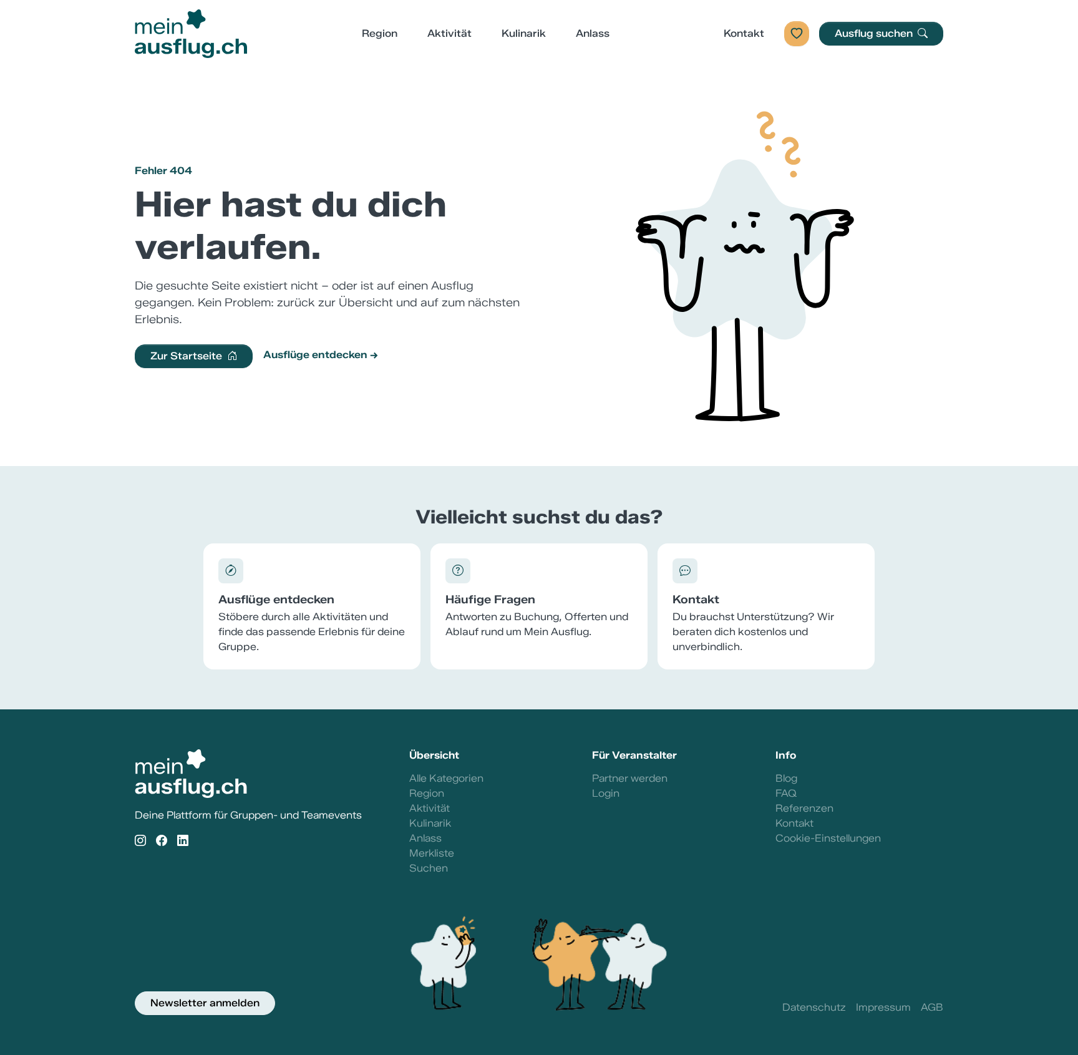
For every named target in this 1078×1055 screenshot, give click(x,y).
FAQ (786, 793)
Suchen (428, 868)
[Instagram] (140, 841)
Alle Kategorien (446, 778)
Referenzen (804, 808)
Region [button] (379, 33)
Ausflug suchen (875, 33)
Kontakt (744, 33)
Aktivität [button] (449, 33)
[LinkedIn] (182, 841)
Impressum (883, 1007)
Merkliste (431, 853)
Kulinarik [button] (524, 33)
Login (605, 793)
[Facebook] (161, 841)
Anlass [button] (592, 33)
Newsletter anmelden (205, 1003)
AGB (932, 1007)
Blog (786, 778)
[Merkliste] (796, 33)
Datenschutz (814, 1007)
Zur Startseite (187, 356)
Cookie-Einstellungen (828, 838)
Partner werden (630, 778)
